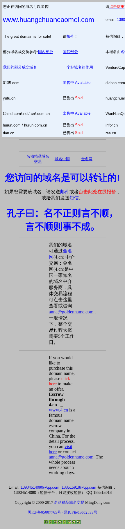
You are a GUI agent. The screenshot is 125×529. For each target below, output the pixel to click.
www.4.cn (59, 409)
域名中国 (62, 159)
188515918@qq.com (79, 487)
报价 (70, 36)
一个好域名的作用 (78, 67)
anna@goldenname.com (71, 311)
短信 (74, 197)
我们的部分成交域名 (20, 67)
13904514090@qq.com (40, 487)
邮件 (64, 191)
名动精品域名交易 (69, 502)
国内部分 (45, 52)
